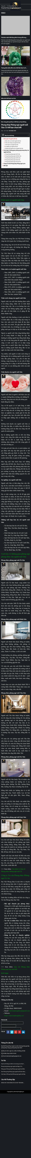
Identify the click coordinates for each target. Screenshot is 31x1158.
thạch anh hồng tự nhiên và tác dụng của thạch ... (13, 1063)
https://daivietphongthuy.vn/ (14, 1015)
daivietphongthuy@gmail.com (19, 1011)
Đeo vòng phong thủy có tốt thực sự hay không (13, 122)
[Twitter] (12, 1032)
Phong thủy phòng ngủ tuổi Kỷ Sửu (12, 159)
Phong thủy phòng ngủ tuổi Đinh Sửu (13, 156)
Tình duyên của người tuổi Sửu (11, 144)
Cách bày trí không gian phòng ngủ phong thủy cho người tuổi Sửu (16, 151)
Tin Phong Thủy (10, 6)
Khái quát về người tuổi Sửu (10, 139)
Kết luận (6, 165)
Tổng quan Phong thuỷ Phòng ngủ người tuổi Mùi (13, 1069)
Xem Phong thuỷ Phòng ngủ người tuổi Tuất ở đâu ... (13, 1071)
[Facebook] (8, 1032)
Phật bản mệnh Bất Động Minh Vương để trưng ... (14, 37)
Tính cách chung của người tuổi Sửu (12, 142)
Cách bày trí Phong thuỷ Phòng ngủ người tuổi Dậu (13, 1074)
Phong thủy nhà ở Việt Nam (8, 1025)
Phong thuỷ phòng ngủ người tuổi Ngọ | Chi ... (12, 1066)
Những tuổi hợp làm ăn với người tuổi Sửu (14, 148)
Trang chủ (3, 6)
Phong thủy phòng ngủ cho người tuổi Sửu (12, 1022)
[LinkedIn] (23, 1032)
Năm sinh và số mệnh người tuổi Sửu (13, 141)
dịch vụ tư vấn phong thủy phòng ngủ (11, 1028)
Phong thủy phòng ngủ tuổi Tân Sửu (12, 157)
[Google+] (15, 1032)
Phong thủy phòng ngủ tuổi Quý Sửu (13, 161)
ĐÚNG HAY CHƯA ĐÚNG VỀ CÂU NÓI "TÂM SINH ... (12, 1082)
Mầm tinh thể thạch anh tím (8, 98)
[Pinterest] (19, 1032)
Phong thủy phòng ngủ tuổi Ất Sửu (12, 154)
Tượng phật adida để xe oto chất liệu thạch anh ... (14, 68)
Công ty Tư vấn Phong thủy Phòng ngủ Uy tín (14, 163)
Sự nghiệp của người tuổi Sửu (11, 146)
